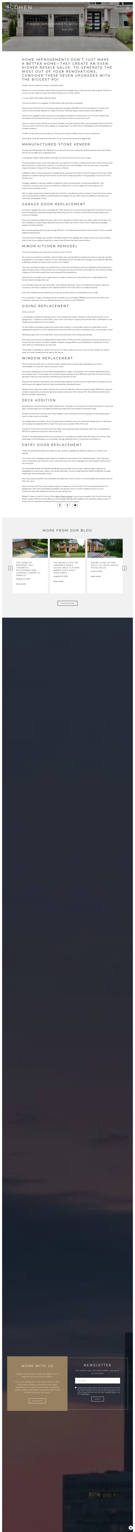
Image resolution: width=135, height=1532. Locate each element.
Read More (21, 584)
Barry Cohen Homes (64, 496)
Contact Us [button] (37, 1401)
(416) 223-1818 (98, 8)
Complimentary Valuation (69, 8)
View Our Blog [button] (67, 603)
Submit (98, 1399)
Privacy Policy (85, 1394)
